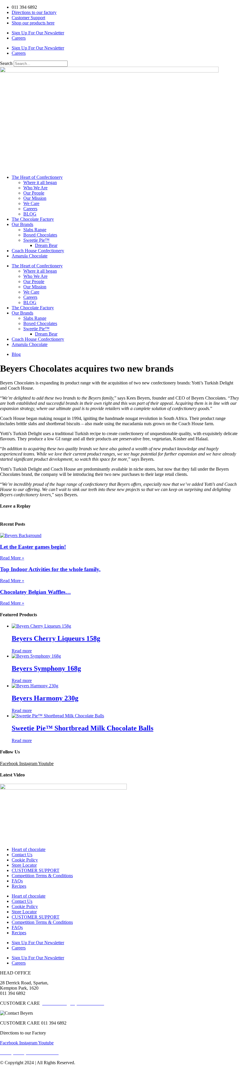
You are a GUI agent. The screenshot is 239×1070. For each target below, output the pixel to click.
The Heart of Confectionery (37, 177)
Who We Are (35, 187)
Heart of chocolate (28, 849)
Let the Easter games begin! (33, 547)
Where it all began (40, 182)
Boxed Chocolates (40, 234)
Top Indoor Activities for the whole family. (50, 569)
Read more (22, 650)
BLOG (29, 213)
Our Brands (22, 224)
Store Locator (24, 865)
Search (6, 63)
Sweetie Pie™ (36, 240)
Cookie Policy (25, 859)
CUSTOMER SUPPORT (35, 870)
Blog (16, 354)
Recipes (19, 886)
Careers (19, 38)
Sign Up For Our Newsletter (38, 32)
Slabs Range (34, 229)
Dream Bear (46, 245)
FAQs (17, 880)
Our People (33, 192)
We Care (31, 203)
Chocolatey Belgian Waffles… (35, 592)
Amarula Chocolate (30, 255)
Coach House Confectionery (38, 250)
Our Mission (34, 198)
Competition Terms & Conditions (42, 875)
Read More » (12, 557)
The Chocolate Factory (33, 219)
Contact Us (22, 854)
